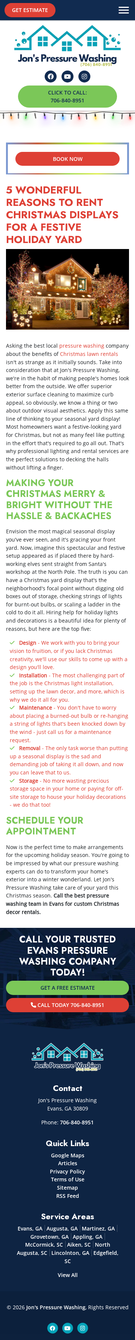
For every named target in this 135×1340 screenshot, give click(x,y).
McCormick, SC (44, 1244)
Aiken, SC (79, 1244)
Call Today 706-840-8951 (70, 1004)
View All (68, 1274)
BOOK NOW (67, 158)
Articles (67, 1163)
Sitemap (67, 1187)
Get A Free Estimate (67, 987)
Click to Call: (67, 96)
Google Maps (67, 1155)
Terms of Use (67, 1179)
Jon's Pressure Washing (56, 1307)
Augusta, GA (62, 1228)
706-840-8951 (77, 1122)
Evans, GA (30, 1228)
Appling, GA (87, 1236)
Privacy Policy (67, 1171)
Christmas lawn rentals (89, 353)
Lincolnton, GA (70, 1252)
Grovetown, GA (49, 1236)
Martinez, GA (98, 1228)
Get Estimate (30, 10)
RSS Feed (67, 1195)
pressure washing (81, 345)
